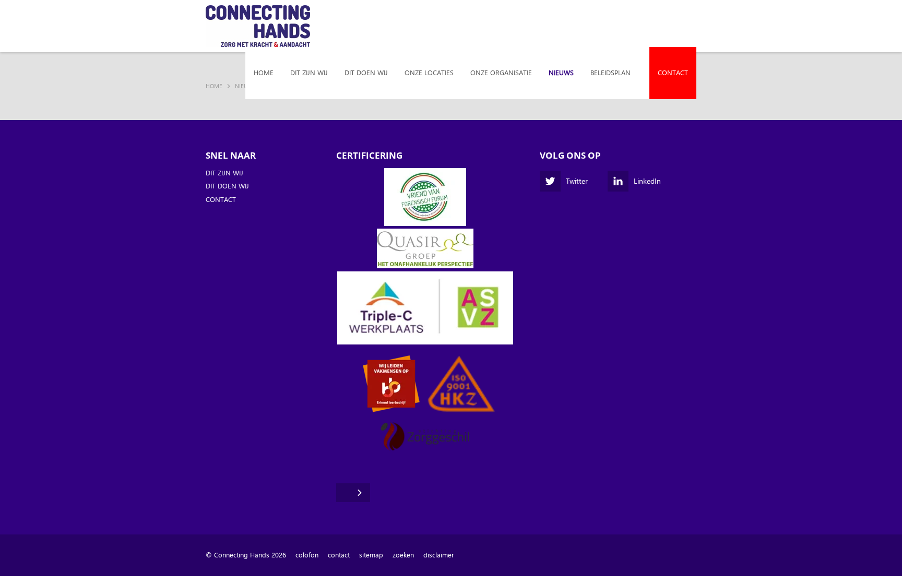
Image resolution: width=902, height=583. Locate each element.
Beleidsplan (610, 72)
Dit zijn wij (309, 72)
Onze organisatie (501, 72)
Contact (673, 72)
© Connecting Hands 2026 (246, 555)
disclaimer (438, 555)
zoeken (403, 555)
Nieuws (561, 72)
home (264, 72)
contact (339, 555)
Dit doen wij (366, 72)
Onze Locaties (429, 72)
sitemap (371, 555)
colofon (306, 555)
